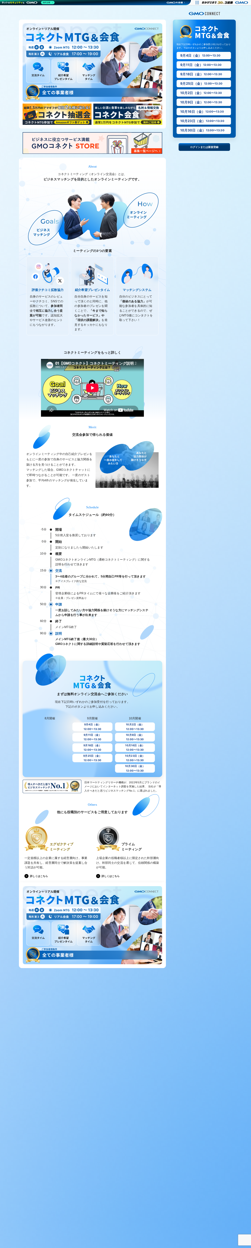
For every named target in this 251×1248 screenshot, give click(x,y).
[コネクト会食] (127, 114)
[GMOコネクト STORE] (92, 145)
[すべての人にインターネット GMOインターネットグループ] (225, 2)
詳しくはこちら (39, 876)
